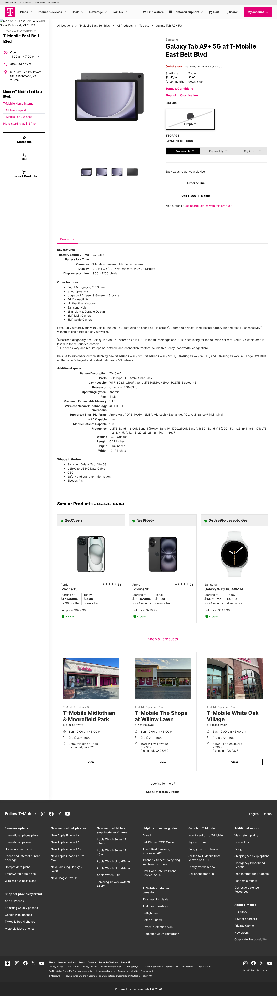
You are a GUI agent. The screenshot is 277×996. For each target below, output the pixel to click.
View (91, 762)
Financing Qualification (182, 95)
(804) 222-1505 (223, 737)
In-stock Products (24, 174)
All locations (65, 25)
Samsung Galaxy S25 (129, 356)
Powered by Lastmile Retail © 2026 (138, 989)
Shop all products (163, 639)
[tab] (67, 239)
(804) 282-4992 (151, 737)
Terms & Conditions (179, 88)
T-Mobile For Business (17, 116)
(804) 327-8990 (80, 737)
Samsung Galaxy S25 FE (193, 356)
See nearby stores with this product (208, 205)
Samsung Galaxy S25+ (160, 356)
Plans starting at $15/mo (19, 123)
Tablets (144, 25)
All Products (125, 25)
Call (24, 157)
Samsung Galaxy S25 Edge (235, 356)
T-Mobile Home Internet (18, 103)
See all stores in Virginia (162, 791)
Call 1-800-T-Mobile (195, 195)
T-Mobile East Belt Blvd (94, 25)
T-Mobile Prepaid (14, 110)
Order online (196, 183)
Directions (24, 139)
